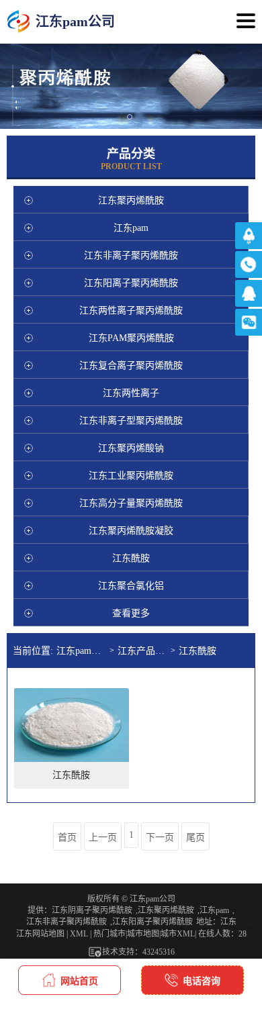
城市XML (178, 934)
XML (79, 934)
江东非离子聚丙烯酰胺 (66, 921)
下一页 (160, 837)
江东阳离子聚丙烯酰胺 (152, 921)
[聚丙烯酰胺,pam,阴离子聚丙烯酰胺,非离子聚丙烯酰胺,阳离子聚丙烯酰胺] (18, 22)
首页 (67, 837)
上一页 (103, 837)
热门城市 (109, 934)
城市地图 (143, 934)
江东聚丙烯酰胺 (166, 910)
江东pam (214, 910)
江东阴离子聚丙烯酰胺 (92, 910)
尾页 (195, 837)
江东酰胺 (197, 651)
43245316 (158, 952)
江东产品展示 (144, 651)
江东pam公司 (83, 651)
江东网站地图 (40, 934)
